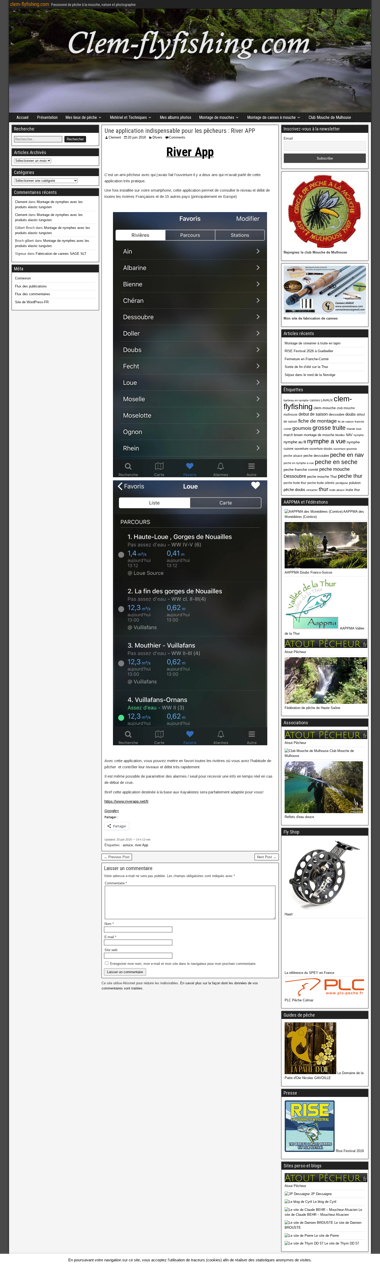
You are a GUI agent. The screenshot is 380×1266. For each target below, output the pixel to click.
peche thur (350, 476)
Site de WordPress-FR (32, 302)
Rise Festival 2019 (349, 1151)
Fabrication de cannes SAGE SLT (61, 254)
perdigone (342, 482)
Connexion (23, 278)
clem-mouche (325, 408)
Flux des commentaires (32, 294)
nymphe (359, 435)
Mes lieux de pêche (81, 117)
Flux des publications (31, 286)
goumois (301, 428)
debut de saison (313, 414)
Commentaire (116, 883)
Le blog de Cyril (324, 1202)
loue (358, 428)
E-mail (110, 937)
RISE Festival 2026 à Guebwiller (309, 351)
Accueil (22, 117)
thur (323, 489)
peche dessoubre (316, 456)
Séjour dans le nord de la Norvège (310, 375)
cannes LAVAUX (321, 400)
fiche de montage (317, 421)
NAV (349, 435)
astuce (128, 845)
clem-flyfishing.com (29, 4)
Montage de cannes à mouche (271, 117)
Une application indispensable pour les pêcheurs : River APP (179, 130)
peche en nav (347, 455)
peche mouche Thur (322, 477)
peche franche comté (301, 469)
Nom (109, 924)
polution (355, 483)
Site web (110, 950)
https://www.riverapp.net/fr (126, 801)
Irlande (351, 428)
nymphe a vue (326, 441)
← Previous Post (117, 857)
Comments (177, 137)
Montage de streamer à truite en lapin (312, 343)
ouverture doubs (320, 449)
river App (141, 845)
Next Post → (266, 857)
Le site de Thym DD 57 (341, 1243)
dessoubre (336, 414)
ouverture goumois (345, 448)
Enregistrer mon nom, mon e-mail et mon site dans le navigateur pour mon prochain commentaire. (183, 964)
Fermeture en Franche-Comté (307, 359)
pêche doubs (294, 489)
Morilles (340, 435)
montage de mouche (319, 435)
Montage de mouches (216, 117)
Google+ (111, 810)
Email (288, 138)
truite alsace (337, 489)
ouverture (301, 449)
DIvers (157, 137)
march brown (293, 435)
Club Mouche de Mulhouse (330, 117)
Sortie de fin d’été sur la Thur (306, 367)
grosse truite (329, 427)
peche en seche (336, 462)
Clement (115, 137)
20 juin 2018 (137, 137)
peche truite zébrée (321, 483)
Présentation (47, 117)
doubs (350, 414)
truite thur (353, 490)
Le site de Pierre (326, 1236)
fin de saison (346, 421)
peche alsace (293, 456)
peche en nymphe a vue (299, 463)
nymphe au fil (295, 442)
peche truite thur (295, 483)
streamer (312, 489)
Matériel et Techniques (128, 117)
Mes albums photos (175, 117)
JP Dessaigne (321, 1194)
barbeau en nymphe (296, 400)
